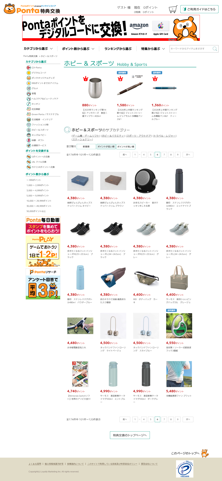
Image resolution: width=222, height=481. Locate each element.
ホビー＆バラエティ (113, 135)
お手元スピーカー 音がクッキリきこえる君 (145, 204)
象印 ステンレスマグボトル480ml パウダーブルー (79, 301)
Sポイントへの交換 (41, 156)
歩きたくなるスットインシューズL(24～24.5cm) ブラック (112, 253)
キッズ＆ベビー (39, 135)
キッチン (36, 103)
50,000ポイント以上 (36, 211)
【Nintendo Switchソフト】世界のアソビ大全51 (79, 397)
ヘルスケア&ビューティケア (45, 98)
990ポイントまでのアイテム (45, 83)
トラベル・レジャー (165, 135)
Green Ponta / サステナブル (45, 114)
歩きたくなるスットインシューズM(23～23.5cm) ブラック (80, 253)
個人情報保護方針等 (54, 464)
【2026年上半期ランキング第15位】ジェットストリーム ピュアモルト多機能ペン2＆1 (129, 114)
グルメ (35, 88)
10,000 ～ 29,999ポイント (39, 200)
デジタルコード (39, 72)
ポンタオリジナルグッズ (43, 77)
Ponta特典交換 (30, 56)
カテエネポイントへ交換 (43, 167)
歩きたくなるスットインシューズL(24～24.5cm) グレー (178, 253)
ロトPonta (37, 67)
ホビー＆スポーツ (49, 56)
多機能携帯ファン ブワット (179, 395)
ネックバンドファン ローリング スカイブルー (146, 349)
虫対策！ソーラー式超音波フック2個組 (178, 349)
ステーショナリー (82, 139)
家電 (34, 93)
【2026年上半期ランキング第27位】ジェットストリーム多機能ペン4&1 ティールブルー (164, 114)
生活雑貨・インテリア (42, 119)
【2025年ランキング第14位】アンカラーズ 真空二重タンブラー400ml (94, 112)
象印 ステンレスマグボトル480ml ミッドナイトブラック (178, 205)
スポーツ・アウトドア (139, 135)
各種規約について (75, 464)
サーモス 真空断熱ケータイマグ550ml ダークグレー (145, 398)
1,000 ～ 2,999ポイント (38, 185)
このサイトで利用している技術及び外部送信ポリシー (112, 464)
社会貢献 (36, 109)
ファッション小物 (40, 124)
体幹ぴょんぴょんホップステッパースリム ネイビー (79, 204)
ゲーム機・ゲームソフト (85, 135)
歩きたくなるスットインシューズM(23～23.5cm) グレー (146, 253)
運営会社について (149, 464)
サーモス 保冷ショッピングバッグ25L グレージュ (178, 301)
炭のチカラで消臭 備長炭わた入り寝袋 (113, 301)
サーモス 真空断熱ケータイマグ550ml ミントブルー (112, 398)
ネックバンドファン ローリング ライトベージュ (113, 349)
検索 (216, 50)
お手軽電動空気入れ (76, 347)
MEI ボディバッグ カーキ (145, 301)
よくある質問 (35, 464)
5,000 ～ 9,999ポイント (38, 195)
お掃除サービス (39, 145)
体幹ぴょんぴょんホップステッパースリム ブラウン (112, 204)
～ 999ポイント (34, 180)
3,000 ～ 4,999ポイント (38, 190)
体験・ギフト (38, 140)
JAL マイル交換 (39, 161)
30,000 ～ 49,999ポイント (39, 206)
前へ (125, 154)
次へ (188, 154)
